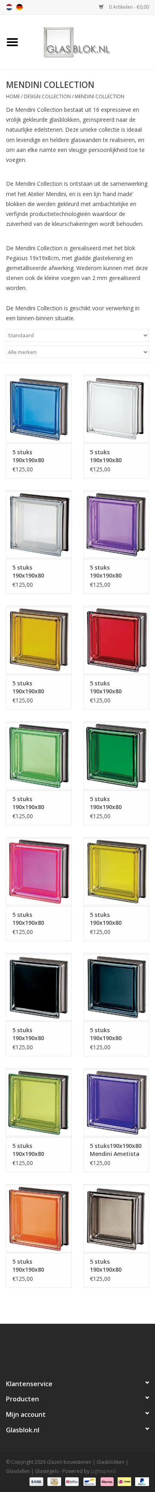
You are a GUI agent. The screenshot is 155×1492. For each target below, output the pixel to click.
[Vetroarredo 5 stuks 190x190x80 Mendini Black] (39, 987)
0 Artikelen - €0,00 (128, 7)
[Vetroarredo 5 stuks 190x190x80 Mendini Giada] (116, 756)
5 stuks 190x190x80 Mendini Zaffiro (33, 456)
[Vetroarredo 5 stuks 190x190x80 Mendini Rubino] (116, 640)
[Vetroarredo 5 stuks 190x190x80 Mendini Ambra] (39, 1218)
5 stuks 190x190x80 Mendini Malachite (38, 803)
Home (13, 96)
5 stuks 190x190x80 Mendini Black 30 (113, 1034)
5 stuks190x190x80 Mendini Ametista (115, 1149)
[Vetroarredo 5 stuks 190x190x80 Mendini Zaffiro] (39, 409)
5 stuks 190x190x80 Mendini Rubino (111, 687)
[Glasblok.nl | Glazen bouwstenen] (90, 41)
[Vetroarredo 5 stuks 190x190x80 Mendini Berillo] (39, 1102)
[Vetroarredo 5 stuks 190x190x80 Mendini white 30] (39, 524)
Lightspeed (103, 1471)
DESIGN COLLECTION (47, 96)
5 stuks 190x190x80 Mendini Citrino (111, 919)
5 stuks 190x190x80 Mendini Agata (110, 1266)
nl (9, 7)
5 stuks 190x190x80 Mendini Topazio (35, 687)
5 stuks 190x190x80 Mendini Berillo (33, 1150)
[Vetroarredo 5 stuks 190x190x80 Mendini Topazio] (39, 640)
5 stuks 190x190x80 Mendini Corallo (34, 919)
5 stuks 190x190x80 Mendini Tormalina (106, 572)
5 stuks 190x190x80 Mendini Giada (110, 803)
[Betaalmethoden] (36, 1481)
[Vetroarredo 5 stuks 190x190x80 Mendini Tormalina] (116, 524)
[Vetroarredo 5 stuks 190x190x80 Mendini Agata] (116, 1218)
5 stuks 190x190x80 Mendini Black (31, 1034)
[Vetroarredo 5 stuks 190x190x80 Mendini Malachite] (39, 756)
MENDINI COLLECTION (99, 96)
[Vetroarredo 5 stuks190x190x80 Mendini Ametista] (116, 1102)
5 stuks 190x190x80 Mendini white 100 (115, 456)
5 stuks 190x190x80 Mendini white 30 (36, 572)
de (19, 7)
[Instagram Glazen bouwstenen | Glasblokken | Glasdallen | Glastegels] (99, 1348)
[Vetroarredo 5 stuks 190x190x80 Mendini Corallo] (39, 871)
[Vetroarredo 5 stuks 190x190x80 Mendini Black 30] (116, 987)
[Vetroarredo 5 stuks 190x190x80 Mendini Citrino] (116, 871)
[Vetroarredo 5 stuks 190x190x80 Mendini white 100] (116, 409)
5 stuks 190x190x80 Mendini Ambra (33, 1266)
